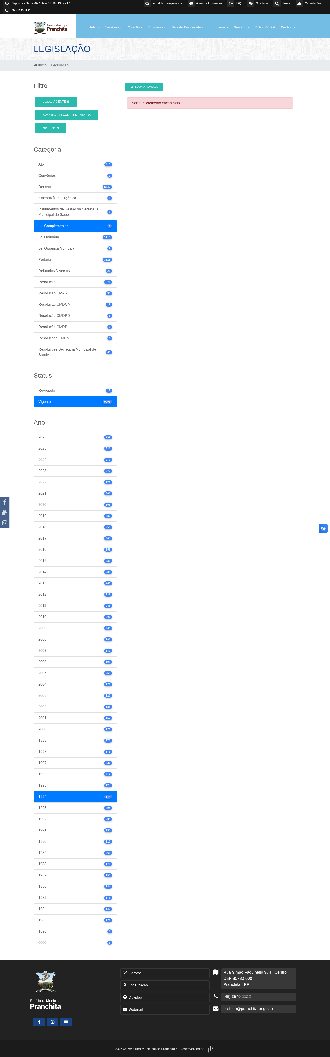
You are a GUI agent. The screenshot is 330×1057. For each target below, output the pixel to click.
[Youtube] (4, 512)
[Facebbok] (39, 1022)
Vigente (55, 101)
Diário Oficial (265, 27)
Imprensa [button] (219, 27)
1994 (49, 128)
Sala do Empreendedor (189, 27)
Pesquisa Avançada (145, 87)
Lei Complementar (65, 115)
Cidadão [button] (134, 27)
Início (94, 27)
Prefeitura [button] (112, 27)
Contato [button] (287, 27)
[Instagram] (4, 523)
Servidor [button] (241, 27)
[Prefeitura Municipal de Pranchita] (53, 27)
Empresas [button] (156, 27)
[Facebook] (4, 502)
